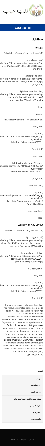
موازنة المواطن (36, 405)
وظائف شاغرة (36, 419)
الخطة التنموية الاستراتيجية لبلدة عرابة (28, 399)
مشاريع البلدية (36, 385)
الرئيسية (39, 378)
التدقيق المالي (36, 412)
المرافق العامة (36, 392)
